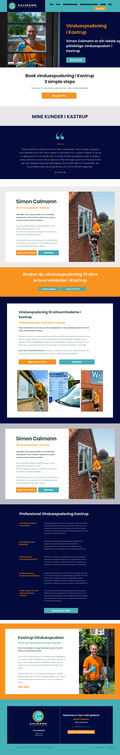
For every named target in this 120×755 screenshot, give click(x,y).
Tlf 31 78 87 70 (81, 722)
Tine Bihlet (49, 747)
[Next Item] (100, 391)
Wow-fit (39, 342)
